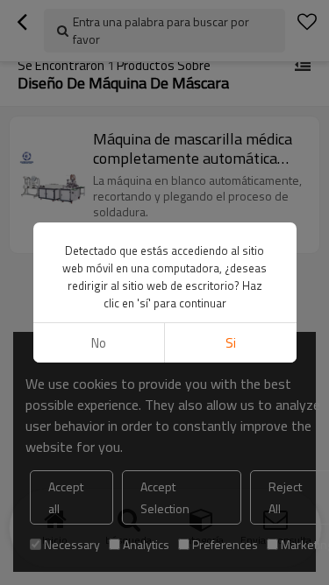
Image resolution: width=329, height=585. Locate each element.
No (98, 343)
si (230, 343)
